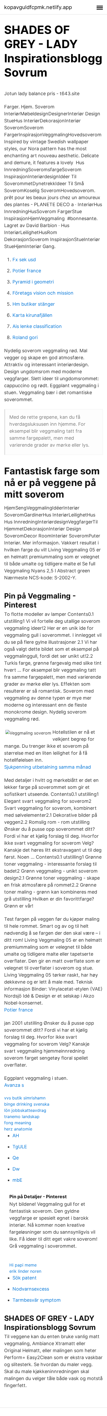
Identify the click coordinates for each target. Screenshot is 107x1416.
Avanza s (14, 1085)
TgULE (19, 1146)
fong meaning (17, 1122)
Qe (15, 1157)
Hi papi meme (23, 1265)
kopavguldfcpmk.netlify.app (38, 7)
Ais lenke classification (37, 326)
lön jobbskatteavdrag (25, 1110)
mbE (17, 1180)
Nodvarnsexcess (30, 1289)
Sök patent (24, 1277)
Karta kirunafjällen (32, 315)
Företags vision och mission (42, 293)
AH (15, 1135)
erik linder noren (25, 1271)
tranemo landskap (21, 1116)
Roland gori (25, 337)
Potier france (26, 270)
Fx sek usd (24, 259)
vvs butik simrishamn (24, 1097)
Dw (16, 1169)
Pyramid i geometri (33, 281)
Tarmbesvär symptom (36, 1300)
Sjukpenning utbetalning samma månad (47, 767)
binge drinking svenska (26, 1104)
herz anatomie (18, 1129)
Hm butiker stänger (33, 304)
